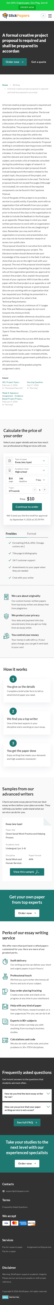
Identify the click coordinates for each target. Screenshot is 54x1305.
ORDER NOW (27, 7)
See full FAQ (25, 1122)
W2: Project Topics (10, 382)
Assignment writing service (39, 1247)
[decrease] (34, 489)
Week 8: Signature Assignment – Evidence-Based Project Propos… (13, 396)
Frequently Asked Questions (15, 1207)
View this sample (23, 871)
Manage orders (43, 15)
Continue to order (27, 506)
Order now (12, 61)
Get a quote (38, 61)
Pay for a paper (9, 1251)
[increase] (44, 489)
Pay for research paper (12, 1247)
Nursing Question (35, 382)
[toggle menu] (50, 15)
